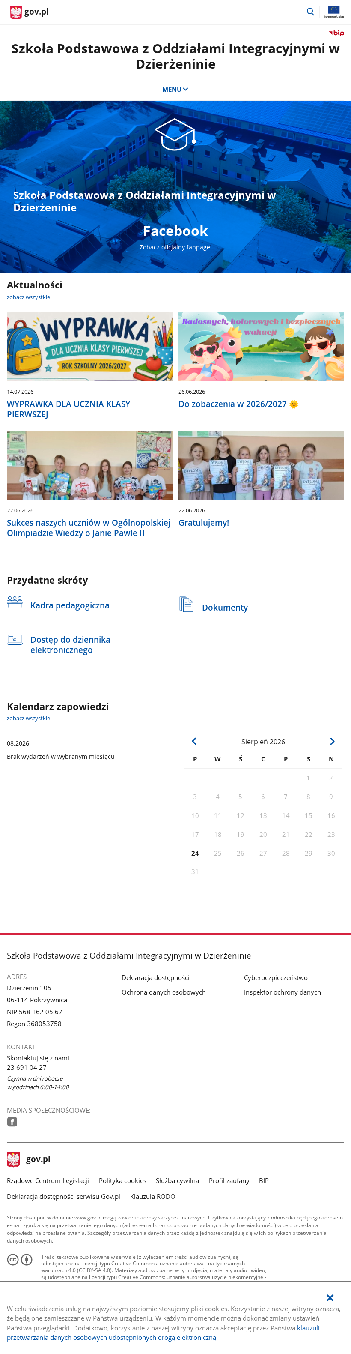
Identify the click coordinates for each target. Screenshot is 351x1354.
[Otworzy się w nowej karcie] (12, 1121)
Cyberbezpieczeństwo (276, 977)
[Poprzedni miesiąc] (194, 741)
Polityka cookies (122, 1180)
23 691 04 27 (27, 1067)
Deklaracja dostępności (156, 977)
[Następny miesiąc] (332, 741)
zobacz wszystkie (28, 297)
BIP (264, 1180)
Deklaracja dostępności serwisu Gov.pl (63, 1196)
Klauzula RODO (153, 1196)
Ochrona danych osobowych (164, 992)
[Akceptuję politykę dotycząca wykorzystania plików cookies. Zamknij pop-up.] (330, 1298)
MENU (171, 89)
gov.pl (38, 1160)
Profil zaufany (229, 1180)
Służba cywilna (177, 1180)
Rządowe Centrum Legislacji (48, 1180)
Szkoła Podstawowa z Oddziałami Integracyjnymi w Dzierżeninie (176, 55)
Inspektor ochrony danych (282, 992)
